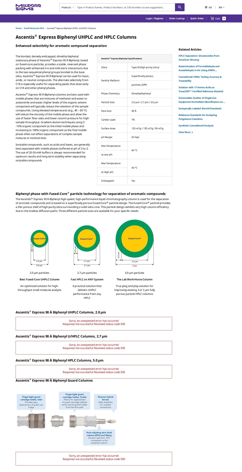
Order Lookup (177, 18)
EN (220, 7)
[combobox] (122, 7)
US (210, 7)
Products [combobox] (66, 7)
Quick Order (197, 18)
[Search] (180, 7)
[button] (154, 18)
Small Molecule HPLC (34, 28)
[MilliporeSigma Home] (28, 7)
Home (18, 28)
